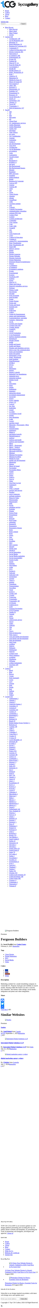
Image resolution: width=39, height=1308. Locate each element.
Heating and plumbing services (19, 348)
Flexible (11, 294)
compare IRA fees (15, 213)
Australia (13, 710)
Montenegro (13, 803)
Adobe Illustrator (14, 125)
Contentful (12, 220)
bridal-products (14, 177)
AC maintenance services (17, 123)
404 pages (12, 117)
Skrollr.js (12, 550)
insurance (12, 391)
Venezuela (13, 884)
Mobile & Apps (15, 80)
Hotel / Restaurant (16, 72)
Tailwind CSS (13, 575)
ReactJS (11, 518)
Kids (11, 74)
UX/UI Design (14, 610)
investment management (17, 395)
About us (10, 1233)
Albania (12, 700)
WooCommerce (14, 655)
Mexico (12, 800)
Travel (12, 104)
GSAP (11, 331)
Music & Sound (15, 82)
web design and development (18, 638)
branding (12, 175)
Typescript (12, 597)
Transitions (12, 584)
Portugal (13, 830)
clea (10, 190)
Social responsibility (15, 558)
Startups (11, 563)
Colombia (13, 732)
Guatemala (13, 758)
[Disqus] (19, 1134)
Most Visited (13, 33)
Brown (11, 674)
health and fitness (14, 346)
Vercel (11, 622)
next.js (11, 473)
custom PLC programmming (18, 241)
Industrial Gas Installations (18, 374)
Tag (7, 110)
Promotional (14, 93)
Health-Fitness (15, 70)
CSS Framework (14, 234)
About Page (13, 121)
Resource (13, 95)
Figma (11, 280)
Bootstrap (12, 172)
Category (9, 37)
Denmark (13, 742)
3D (10, 114)
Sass (10, 537)
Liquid (11, 410)
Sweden (13, 860)
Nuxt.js (11, 479)
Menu (11, 443)
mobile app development (17, 460)
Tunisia (12, 869)
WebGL (11, 646)
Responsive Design (15, 528)
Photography (14, 89)
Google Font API (14, 325)
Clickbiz (6, 1062)
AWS (11, 159)
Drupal (11, 264)
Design (11, 252)
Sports (12, 99)
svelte (11, 567)
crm (10, 230)
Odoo (11, 481)
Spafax (3, 1027)
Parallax (11, 492)
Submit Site (4, 22)
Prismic (11, 511)
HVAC (11, 365)
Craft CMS (12, 226)
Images (11, 370)
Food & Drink (15, 65)
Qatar (11, 831)
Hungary (12, 762)
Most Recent (9, 27)
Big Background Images (17, 168)
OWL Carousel (14, 488)
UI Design (12, 603)
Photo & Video (14, 498)
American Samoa (15, 704)
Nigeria (12, 813)
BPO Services (13, 174)
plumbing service (14, 507)
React (11, 517)
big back (12, 164)
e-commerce (13, 265)
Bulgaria (13, 725)
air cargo (12, 134)
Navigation (12, 468)
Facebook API (14, 277)
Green (11, 680)
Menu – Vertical (14, 447)
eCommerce (14, 55)
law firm (12, 406)
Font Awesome (14, 295)
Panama (12, 820)
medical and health (15, 440)
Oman (11, 817)
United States (15, 878)
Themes (12, 102)
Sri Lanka (13, 854)
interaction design (15, 393)
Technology (14, 100)
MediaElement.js (14, 436)
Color (7, 668)
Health (12, 69)
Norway (12, 815)
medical (11, 438)
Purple (11, 687)
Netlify (11, 472)
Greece (12, 757)
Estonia (12, 747)
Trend (11, 590)
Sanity (11, 535)
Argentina (13, 706)
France (13, 751)
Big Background (14, 166)
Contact (7, 18)
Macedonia (13, 794)
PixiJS (11, 505)
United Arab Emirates (17, 875)
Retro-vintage (13, 532)
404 (10, 115)
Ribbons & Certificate (12, 1253)
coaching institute (15, 204)
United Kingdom (16, 876)
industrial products (15, 378)
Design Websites (14, 256)
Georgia (13, 753)
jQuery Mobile (14, 400)
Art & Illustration (16, 40)
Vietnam (12, 886)
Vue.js (11, 631)
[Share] (19, 1007)
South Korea (14, 850)
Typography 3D (14, 601)
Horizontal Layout (15, 355)
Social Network (15, 97)
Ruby (11, 533)
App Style (12, 145)
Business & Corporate (18, 46)
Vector (11, 618)
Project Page (13, 513)
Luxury (11, 421)
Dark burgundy (14, 678)
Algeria (12, 702)
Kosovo (12, 787)
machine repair (14, 423)
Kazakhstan (14, 783)
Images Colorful (14, 372)
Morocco (12, 805)
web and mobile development (18, 637)
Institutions (12, 389)
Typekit (11, 595)
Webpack (12, 648)
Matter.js (12, 432)
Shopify (11, 547)
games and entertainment (17, 316)
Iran (11, 770)
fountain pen (13, 307)
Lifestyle (13, 76)
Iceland (12, 764)
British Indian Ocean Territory (19, 723)
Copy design (13, 222)
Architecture (14, 39)
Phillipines (13, 826)
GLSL (11, 322)
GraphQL (12, 329)
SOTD (11, 35)
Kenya (12, 785)
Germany (13, 755)
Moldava (12, 802)
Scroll (11, 539)
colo (10, 205)
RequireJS (12, 524)
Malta (11, 798)
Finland (12, 749)
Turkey (12, 871)
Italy (12, 775)
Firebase (12, 288)
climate (11, 198)
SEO (10, 543)
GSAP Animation (15, 333)
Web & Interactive (16, 108)
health (11, 342)
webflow (12, 644)
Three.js (11, 580)
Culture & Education (17, 50)
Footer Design (14, 301)
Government (14, 67)
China (11, 730)
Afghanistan (13, 698)
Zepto (11, 667)
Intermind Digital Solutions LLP (12, 1043)
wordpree (12, 657)
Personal (13, 87)
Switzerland (14, 861)
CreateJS (12, 228)
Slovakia (12, 845)
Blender (11, 170)
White (11, 693)
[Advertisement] (19, 908)
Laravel (11, 404)
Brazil (12, 721)
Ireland (12, 772)
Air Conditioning (14, 136)
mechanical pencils (15, 434)
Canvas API (13, 183)
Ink (10, 382)
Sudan (12, 856)
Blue (10, 672)
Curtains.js (12, 239)
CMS (11, 202)
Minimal (12, 453)
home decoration (14, 353)
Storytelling (13, 565)
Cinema (11, 185)
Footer (11, 299)
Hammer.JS (13, 338)
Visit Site (4, 1009)
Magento (12, 427)
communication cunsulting (17, 211)
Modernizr (12, 462)
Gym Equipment (14, 335)
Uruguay (12, 880)
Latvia (12, 790)
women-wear (13, 653)
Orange (11, 683)
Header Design (14, 340)
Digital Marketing (15, 260)
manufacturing (14, 428)
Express (11, 275)
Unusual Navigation (15, 608)
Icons (11, 367)
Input (11, 385)
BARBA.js (13, 162)
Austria (12, 712)
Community (13, 48)
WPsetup (12, 661)
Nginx (11, 475)
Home (7, 11)
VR (10, 629)
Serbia (12, 841)
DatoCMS (12, 247)
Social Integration (15, 552)
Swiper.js (12, 571)
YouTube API (13, 665)
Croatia (12, 736)
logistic (11, 415)
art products (13, 151)
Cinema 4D (13, 187)
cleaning (12, 196)
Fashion (12, 61)
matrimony (12, 430)
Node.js (11, 477)
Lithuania (13, 792)
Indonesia (13, 768)
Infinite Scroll (13, 380)
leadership (12, 408)
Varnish (11, 614)
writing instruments (15, 663)
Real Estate (13, 520)
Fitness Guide (13, 290)
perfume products (15, 496)
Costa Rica (13, 734)
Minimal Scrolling (15, 457)
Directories (13, 54)
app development (14, 144)
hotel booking (13, 359)
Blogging (13, 42)
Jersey (11, 781)
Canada (13, 727)
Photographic (13, 500)
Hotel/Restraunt (14, 361)
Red (10, 689)
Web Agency (13, 635)
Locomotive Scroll (15, 413)
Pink (10, 685)
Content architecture (15, 219)
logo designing (14, 417)
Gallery (7, 12)
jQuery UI (12, 402)
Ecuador (12, 743)
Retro (11, 530)
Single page (13, 548)
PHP (10, 503)
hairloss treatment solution (17, 337)
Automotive (13, 155)
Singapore (13, 843)
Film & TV (14, 63)
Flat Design (13, 292)
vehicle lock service (15, 620)
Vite (10, 627)
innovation (12, 383)
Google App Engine (15, 324)
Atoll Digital (7, 1031)
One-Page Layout (15, 483)
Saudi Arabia (14, 839)
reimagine (12, 522)
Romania (12, 833)
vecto (11, 616)
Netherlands (14, 809)
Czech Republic (15, 740)
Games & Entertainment (17, 314)
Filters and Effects (15, 284)
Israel (11, 773)
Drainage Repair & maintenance (19, 262)
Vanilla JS (12, 612)
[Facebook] (19, 1000)
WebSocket (13, 650)
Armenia (12, 708)
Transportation (14, 586)
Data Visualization (15, 243)
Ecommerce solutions (16, 269)
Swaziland (13, 858)
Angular (12, 138)
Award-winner (14, 157)
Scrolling (12, 541)
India (12, 766)
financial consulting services (18, 286)
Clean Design (13, 194)
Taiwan (12, 865)
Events (12, 59)
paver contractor (14, 494)
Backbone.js (13, 160)
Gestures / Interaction (16, 320)
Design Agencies (16, 52)
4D (10, 119)
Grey (10, 682)
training (11, 582)
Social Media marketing (17, 556)
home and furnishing (16, 352)
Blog (6, 16)
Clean (11, 192)
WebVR (12, 652)
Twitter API (13, 593)
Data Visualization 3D (16, 245)
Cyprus (12, 738)
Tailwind (12, 573)
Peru (11, 824)
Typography (13, 106)
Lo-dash (12, 412)
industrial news (14, 376)
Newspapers (14, 84)
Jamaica (12, 777)
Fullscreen (12, 310)
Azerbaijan (13, 713)
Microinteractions (15, 449)
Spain (12, 852)
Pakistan (13, 818)
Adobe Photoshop (15, 127)
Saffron (11, 691)
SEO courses (13, 545)
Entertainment (14, 57)
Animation (12, 140)
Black (11, 670)
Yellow (11, 695)
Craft (10, 224)
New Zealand (14, 811)
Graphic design (14, 327)
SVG (11, 569)
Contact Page (13, 215)
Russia (12, 835)
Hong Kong (13, 760)
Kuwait (12, 788)
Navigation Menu (15, 470)
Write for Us (9, 1251)
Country (9, 697)
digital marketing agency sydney (12, 1058)
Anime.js (12, 142)
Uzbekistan (13, 882)
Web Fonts (12, 642)
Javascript (12, 397)
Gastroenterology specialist (18, 318)
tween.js (12, 592)
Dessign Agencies (15, 258)
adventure (12, 130)
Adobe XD (13, 129)
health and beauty (15, 344)
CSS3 (11, 235)
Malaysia (12, 796)
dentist (11, 250)
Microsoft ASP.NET (15, 451)
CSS (10, 232)
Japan (12, 779)
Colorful (12, 207)
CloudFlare (13, 200)
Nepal (11, 807)
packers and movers (15, 490)
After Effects (13, 132)
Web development (15, 640)
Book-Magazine (15, 44)
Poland (12, 828)
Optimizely (12, 485)
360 (10, 112)
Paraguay (13, 822)
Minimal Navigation (15, 455)
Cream (11, 676)
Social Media (13, 554)
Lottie (11, 419)
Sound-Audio (13, 560)
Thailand (12, 867)
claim (11, 189)
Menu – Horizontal (15, 445)
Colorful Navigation (15, 209)
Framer (11, 309)
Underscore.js (13, 605)
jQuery (11, 398)
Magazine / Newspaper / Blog (19, 425)
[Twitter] (19, 1003)
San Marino (13, 837)
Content (11, 217)
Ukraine (13, 873)
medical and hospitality (16, 442)
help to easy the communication (19, 350)
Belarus (12, 717)
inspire (11, 387)
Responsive (13, 526)
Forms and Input (14, 305)
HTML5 (12, 363)
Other (12, 85)
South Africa (14, 848)
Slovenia (12, 846)
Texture (11, 578)
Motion (11, 464)
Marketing (13, 78)
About (7, 14)
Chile (11, 728)
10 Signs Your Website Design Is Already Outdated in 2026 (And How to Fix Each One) (20, 1271)
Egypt (11, 745)
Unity (11, 607)
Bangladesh (13, 715)
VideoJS (12, 625)
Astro (11, 153)
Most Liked (13, 31)
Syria (11, 863)
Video (11, 623)
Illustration (12, 368)
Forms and (12, 303)
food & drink (13, 297)
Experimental (13, 273)
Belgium (13, 719)
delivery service (14, 249)
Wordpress (12, 659)
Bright (11, 179)
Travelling (12, 588)
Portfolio (13, 91)
